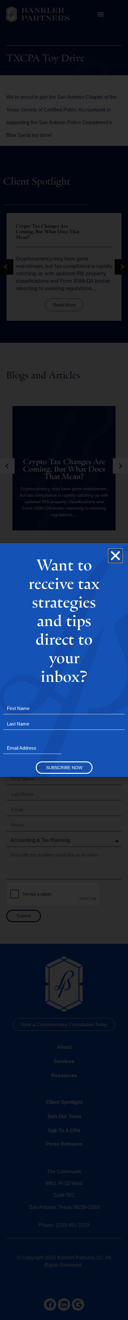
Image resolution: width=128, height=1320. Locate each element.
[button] (115, 555)
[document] (64, 660)
